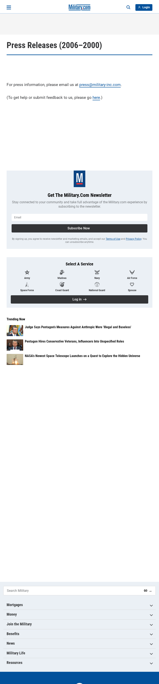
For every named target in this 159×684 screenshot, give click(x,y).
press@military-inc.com (100, 84)
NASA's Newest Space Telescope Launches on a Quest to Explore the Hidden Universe (82, 356)
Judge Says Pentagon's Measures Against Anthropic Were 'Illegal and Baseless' (78, 327)
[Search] (128, 7)
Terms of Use (113, 238)
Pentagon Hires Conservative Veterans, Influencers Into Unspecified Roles (74, 341)
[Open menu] (9, 7)
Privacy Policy (133, 238)
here (96, 97)
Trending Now (16, 319)
